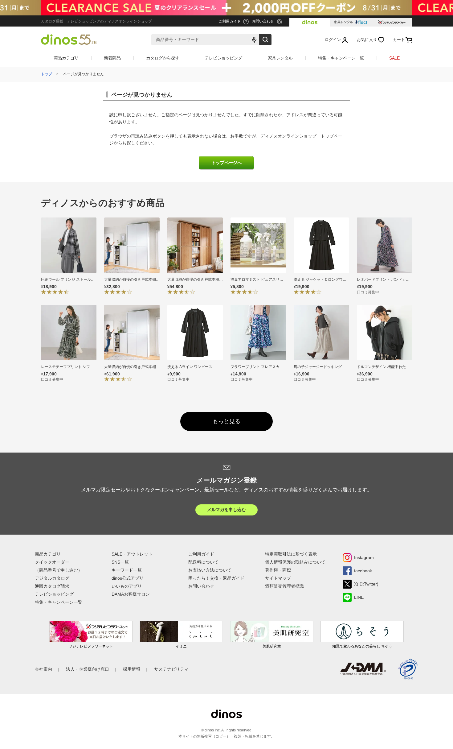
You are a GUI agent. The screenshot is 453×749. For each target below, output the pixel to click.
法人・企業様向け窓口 (87, 669)
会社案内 (43, 669)
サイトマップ (278, 578)
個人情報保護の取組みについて (295, 562)
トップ (46, 74)
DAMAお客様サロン (131, 594)
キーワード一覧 (127, 570)
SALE (394, 58)
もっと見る (226, 421)
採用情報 (131, 669)
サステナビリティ (171, 669)
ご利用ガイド (201, 554)
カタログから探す (162, 58)
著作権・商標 (278, 570)
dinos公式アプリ (128, 578)
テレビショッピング (223, 58)
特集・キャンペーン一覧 (341, 58)
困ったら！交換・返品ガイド (216, 578)
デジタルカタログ (52, 578)
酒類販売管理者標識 (284, 586)
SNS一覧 (120, 562)
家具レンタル (280, 58)
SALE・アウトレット (132, 554)
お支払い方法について (209, 570)
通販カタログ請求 (52, 586)
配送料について (203, 562)
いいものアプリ (127, 586)
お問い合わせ (201, 586)
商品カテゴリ (66, 58)
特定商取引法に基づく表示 (291, 554)
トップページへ (226, 162)
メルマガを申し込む (226, 509)
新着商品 (112, 58)
